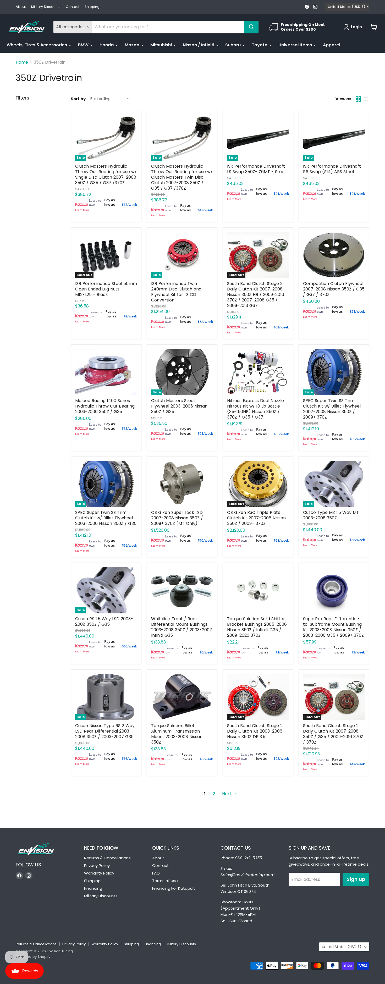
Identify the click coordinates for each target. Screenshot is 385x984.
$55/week (281, 434)
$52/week (281, 327)
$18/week (129, 204)
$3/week (358, 652)
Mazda (132, 45)
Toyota (260, 45)
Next (227, 794)
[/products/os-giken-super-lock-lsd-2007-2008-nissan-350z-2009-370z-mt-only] (182, 484)
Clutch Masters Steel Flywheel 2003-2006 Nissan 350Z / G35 (179, 406)
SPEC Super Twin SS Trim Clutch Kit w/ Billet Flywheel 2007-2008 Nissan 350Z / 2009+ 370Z (332, 409)
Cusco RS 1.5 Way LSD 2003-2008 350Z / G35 (104, 621)
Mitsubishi (161, 45)
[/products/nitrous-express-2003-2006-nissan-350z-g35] (258, 372)
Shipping (92, 7)
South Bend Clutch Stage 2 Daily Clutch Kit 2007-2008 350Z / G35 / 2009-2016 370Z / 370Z (333, 734)
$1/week (282, 652)
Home (22, 62)
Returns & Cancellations (107, 858)
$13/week (129, 428)
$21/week (281, 193)
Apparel (331, 45)
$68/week (281, 540)
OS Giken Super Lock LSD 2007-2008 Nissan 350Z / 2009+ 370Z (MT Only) (177, 517)
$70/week (205, 540)
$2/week (130, 316)
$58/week (205, 321)
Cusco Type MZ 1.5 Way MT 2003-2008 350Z (331, 515)
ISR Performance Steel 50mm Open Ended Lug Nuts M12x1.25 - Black (106, 289)
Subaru (233, 45)
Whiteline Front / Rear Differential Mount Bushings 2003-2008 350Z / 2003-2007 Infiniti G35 (181, 627)
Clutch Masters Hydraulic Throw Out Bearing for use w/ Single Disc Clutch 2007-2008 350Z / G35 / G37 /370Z (106, 174)
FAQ (156, 873)
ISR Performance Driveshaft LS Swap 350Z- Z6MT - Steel (256, 169)
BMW (84, 45)
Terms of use (165, 880)
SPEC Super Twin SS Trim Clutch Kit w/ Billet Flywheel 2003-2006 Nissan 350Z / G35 (105, 517)
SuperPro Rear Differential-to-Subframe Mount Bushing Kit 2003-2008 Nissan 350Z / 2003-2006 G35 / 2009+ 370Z (333, 627)
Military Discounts (45, 7)
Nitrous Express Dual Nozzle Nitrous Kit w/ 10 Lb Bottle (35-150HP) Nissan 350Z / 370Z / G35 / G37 (255, 409)
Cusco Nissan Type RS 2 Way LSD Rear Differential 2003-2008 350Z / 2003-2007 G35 (105, 731)
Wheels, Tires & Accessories (37, 45)
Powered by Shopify (33, 956)
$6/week (206, 652)
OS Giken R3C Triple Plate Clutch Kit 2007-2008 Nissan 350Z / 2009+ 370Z (256, 517)
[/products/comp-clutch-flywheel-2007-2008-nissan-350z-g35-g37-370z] (334, 255)
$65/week (357, 439)
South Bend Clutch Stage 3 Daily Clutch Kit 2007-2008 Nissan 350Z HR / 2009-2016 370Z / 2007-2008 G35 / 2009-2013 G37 (255, 295)
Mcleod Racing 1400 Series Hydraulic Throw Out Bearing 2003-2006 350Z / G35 (105, 406)
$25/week (205, 433)
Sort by (78, 99)
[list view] (365, 99)
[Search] (251, 27)
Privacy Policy (97, 865)
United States (346, 6)
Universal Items (295, 45)
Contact (72, 7)
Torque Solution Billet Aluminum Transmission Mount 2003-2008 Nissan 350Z (176, 734)
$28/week (281, 758)
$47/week (357, 764)
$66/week (357, 539)
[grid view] (358, 99)
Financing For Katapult (173, 888)
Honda (107, 45)
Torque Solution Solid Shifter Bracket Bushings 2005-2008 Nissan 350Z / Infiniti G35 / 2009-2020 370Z (257, 627)
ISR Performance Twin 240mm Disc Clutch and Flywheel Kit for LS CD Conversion (176, 292)
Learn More (82, 210)
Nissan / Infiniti (199, 45)
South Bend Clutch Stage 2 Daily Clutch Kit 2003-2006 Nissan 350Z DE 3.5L (255, 731)
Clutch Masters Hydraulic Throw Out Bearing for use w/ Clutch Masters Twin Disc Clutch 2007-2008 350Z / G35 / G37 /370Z (182, 177)
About (21, 7)
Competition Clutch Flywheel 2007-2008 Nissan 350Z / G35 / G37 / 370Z (334, 289)
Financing (93, 888)
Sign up (356, 879)
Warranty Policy (99, 873)
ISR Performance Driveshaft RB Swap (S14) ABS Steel (332, 169)
